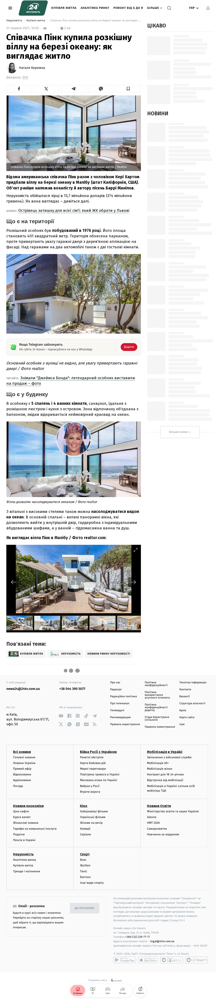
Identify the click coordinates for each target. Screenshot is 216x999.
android (124, 960)
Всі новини (22, 752)
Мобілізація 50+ (158, 763)
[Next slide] (133, 582)
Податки (19, 834)
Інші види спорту (92, 883)
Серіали (85, 834)
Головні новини (24, 757)
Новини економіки (28, 806)
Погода (18, 786)
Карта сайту (186, 717)
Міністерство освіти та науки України (173, 811)
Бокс (83, 860)
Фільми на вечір (91, 823)
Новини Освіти (159, 806)
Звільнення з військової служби (169, 757)
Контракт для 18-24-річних (165, 774)
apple (148, 960)
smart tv (171, 960)
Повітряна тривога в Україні (99, 774)
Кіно (83, 806)
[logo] (33, 8)
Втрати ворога (90, 792)
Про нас (115, 682)
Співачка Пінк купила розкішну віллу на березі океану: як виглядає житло (95, 20)
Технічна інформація (192, 682)
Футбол (85, 865)
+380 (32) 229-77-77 (137, 936)
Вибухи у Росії (89, 786)
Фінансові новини (25, 823)
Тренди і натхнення (26, 871)
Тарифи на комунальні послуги (35, 828)
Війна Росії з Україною (98, 752)
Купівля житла (64, 8)
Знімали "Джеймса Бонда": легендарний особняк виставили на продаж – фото (70, 380)
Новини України (24, 763)
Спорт (85, 854)
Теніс (83, 871)
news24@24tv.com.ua (23, 689)
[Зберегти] (128, 88)
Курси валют (22, 817)
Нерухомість (14, 20)
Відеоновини (22, 774)
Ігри (182, 724)
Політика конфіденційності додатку (156, 707)
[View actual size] (125, 550)
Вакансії (184, 696)
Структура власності (192, 703)
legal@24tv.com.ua (162, 941)
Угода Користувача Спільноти (157, 718)
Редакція (116, 689)
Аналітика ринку (95, 8)
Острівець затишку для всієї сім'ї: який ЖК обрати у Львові (73, 210)
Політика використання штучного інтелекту (157, 695)
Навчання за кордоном (163, 834)
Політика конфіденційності (156, 684)
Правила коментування (160, 727)
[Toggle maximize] (135, 550)
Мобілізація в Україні (164, 752)
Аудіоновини (22, 780)
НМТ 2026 (153, 823)
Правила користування (125, 724)
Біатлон (85, 877)
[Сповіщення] (208, 8)
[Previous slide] (13, 582)
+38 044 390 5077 (72, 689)
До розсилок (84, 908)
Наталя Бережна (32, 68)
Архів (182, 710)
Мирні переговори (93, 769)
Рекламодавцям (120, 717)
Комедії (85, 828)
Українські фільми (92, 817)
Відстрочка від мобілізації (165, 780)
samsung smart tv (196, 960)
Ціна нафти (21, 811)
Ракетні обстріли (91, 757)
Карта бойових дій (93, 763)
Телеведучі (117, 710)
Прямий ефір (22, 769)
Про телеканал (119, 703)
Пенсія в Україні (24, 840)
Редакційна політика (123, 696)
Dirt (25, 77)
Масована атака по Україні (98, 780)
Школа (151, 817)
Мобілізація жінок (159, 769)
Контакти (185, 689)
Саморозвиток (157, 828)
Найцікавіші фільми (94, 811)
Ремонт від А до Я (128, 8)
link (61, 715)
